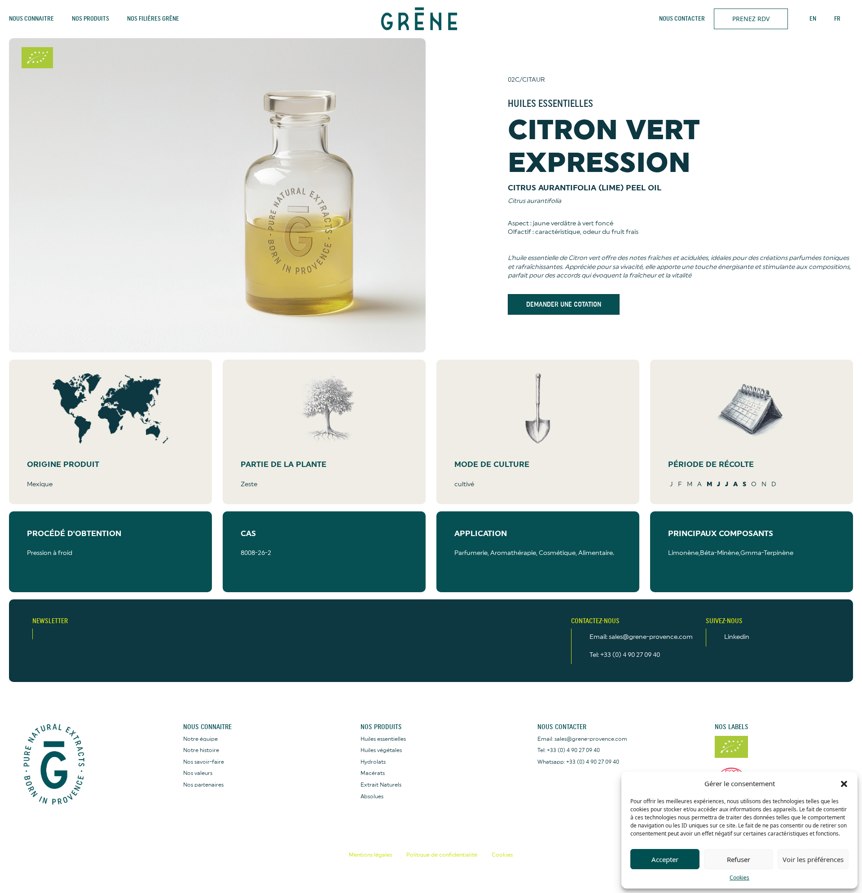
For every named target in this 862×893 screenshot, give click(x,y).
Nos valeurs (197, 773)
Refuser (738, 859)
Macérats (373, 773)
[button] (844, 783)
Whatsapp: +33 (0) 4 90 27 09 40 (578, 762)
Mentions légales (370, 855)
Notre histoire (201, 750)
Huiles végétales (381, 750)
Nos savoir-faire (203, 762)
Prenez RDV (751, 18)
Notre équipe (200, 739)
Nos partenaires (203, 784)
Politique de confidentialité (441, 855)
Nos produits (90, 19)
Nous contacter (682, 19)
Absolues (372, 796)
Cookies (739, 877)
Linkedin (736, 637)
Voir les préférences (813, 859)
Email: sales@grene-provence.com (641, 637)
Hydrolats (373, 762)
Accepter (664, 859)
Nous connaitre (31, 19)
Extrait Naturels (381, 784)
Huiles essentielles (383, 739)
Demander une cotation (563, 304)
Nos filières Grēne (153, 19)
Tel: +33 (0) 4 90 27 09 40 (624, 655)
